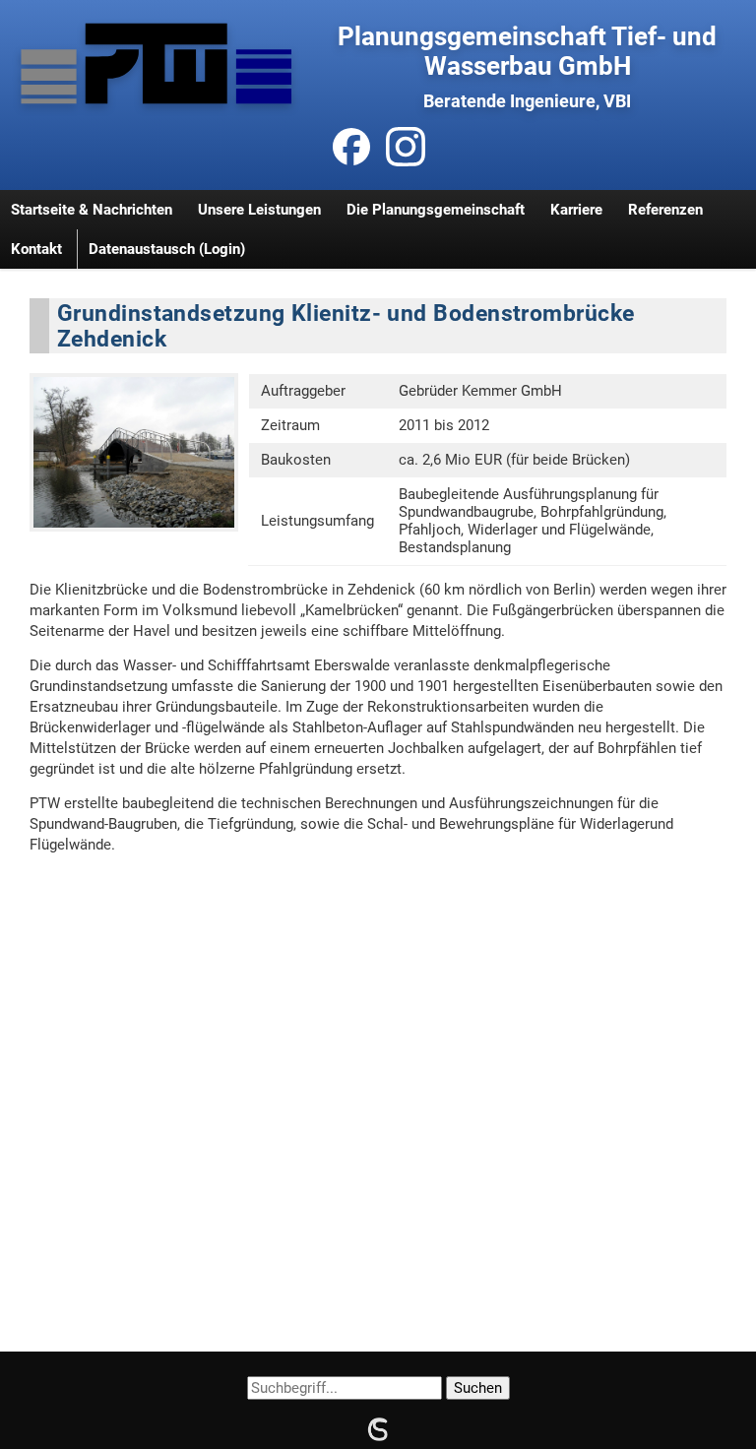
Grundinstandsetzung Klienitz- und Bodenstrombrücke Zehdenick (346, 325)
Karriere (576, 210)
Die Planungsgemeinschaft (435, 210)
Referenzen (665, 210)
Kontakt (36, 249)
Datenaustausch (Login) (167, 249)
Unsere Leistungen (259, 210)
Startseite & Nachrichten (91, 210)
